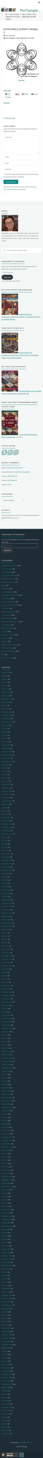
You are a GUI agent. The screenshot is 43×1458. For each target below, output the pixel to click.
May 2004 (5, 1424)
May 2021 (5, 844)
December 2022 (7, 791)
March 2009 (5, 1246)
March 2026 (5, 689)
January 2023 (6, 788)
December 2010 (7, 1177)
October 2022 (6, 798)
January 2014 (6, 1055)
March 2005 (5, 1401)
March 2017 (5, 946)
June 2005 (5, 1391)
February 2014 (6, 1051)
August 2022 (6, 804)
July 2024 (5, 728)
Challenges (5, 589)
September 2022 (7, 801)
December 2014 (7, 1018)
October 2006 (6, 1341)
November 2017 (7, 923)
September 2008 (7, 1266)
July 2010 (5, 1193)
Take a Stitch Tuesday (9, 651)
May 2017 (5, 939)
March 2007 (5, 1325)
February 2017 (6, 949)
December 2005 (7, 1374)
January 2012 (6, 1134)
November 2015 (7, 995)
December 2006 (7, 1335)
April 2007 (5, 1322)
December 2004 (7, 1407)
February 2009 (6, 1249)
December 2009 (7, 1216)
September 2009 (7, 1226)
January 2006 (6, 1371)
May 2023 (5, 775)
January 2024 (6, 748)
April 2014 (5, 1045)
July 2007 (5, 1312)
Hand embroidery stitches (10, 622)
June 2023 (5, 771)
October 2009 (6, 1223)
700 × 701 (8, 36)
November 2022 (7, 794)
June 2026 (5, 679)
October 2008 (6, 1262)
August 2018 (6, 916)
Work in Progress (7, 658)
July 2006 (5, 1351)
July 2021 (5, 837)
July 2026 (5, 676)
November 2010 (7, 1180)
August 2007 (6, 1308)
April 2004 (5, 1427)
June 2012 (5, 1117)
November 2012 (7, 1101)
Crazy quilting (6, 598)
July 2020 (5, 877)
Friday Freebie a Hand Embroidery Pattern (19, 38)
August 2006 (6, 1348)
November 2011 (7, 1140)
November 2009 (7, 1219)
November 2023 (7, 755)
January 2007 (6, 1331)
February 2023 (6, 784)
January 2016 (6, 989)
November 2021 (7, 827)
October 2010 (6, 1183)
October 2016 (6, 962)
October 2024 (6, 719)
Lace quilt (5, 631)
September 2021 (7, 834)
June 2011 (5, 1157)
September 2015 (7, 1002)
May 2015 (5, 1012)
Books (4, 585)
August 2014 (6, 1032)
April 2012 (5, 1124)
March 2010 (5, 1206)
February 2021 (6, 854)
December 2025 (7, 699)
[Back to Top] (21, 1455)
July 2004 (5, 1417)
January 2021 (6, 857)
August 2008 (6, 1269)
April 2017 (5, 943)
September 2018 (7, 913)
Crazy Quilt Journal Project (10, 595)
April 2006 (5, 1361)
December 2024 (7, 712)
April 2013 (5, 1084)
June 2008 (5, 1275)
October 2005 (6, 1381)
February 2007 (6, 1328)
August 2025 (6, 702)
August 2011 (6, 1150)
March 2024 (5, 742)
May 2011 (5, 1160)
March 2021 (5, 850)
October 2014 (6, 1025)
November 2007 (7, 1299)
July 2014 (5, 1035)
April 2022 (5, 811)
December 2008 (7, 1256)
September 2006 (7, 1345)
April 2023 (5, 778)
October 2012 (6, 1104)
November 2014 (7, 1022)
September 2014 (7, 1028)
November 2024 (7, 715)
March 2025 (5, 709)
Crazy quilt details (7, 592)
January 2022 (6, 821)
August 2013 (6, 1071)
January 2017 (6, 953)
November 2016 (7, 959)
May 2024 (5, 735)
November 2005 (7, 1378)
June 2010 (5, 1196)
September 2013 (7, 1068)
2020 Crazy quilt (7, 569)
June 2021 (5, 840)
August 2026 (6, 672)
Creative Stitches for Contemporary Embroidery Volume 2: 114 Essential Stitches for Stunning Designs (21, 316)
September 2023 (7, 761)
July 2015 (5, 1009)
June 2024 (5, 732)
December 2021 (7, 824)
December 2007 (7, 1295)
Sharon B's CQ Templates (10, 645)
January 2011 (6, 1173)
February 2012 (6, 1130)
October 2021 (6, 831)
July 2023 (5, 768)
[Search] (4, 250)
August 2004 (6, 1414)
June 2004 (5, 1420)
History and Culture (8, 628)
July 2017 (5, 933)
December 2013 (7, 1058)
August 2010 (6, 1190)
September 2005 (7, 1384)
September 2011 (7, 1147)
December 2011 (7, 1137)
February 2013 (6, 1091)
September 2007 (7, 1305)
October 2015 (6, 999)
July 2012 (5, 1114)
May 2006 (5, 1358)
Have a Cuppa (6, 625)
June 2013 (5, 1078)
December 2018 (7, 903)
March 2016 (5, 982)
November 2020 (7, 864)
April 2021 (5, 847)
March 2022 (5, 814)
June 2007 (5, 1315)
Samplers (5, 641)
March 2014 (5, 1048)
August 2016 (6, 969)
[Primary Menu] (39, 2)
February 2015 (6, 1015)
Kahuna (20, 1442)
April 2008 (5, 1282)
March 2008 (5, 1285)
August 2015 (6, 1005)
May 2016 (5, 976)
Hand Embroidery (7, 618)
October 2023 (6, 758)
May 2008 (5, 1279)
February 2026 (6, 692)
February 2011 (6, 1170)
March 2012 (5, 1127)
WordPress (28, 1442)
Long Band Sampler (8, 635)
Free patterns (14, 14)
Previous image (9, 118)
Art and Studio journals (9, 575)
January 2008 (6, 1292)
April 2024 (5, 738)
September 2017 (7, 926)
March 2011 (5, 1167)
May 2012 (5, 1121)
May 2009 (5, 1239)
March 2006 (5, 1364)
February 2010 (6, 1210)
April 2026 (5, 686)
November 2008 (7, 1259)
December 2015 (7, 992)
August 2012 (6, 1111)
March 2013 (5, 1088)
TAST (9, 485)
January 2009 (6, 1252)
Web (3, 654)
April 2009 (5, 1243)
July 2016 (5, 972)
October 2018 (6, 910)
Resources (5, 638)
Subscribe (7, 277)
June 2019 (5, 896)
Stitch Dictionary (7, 648)
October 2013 (6, 1065)
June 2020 (5, 880)
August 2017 (6, 930)
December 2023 (7, 752)
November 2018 (7, 906)
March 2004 (5, 1430)
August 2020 (6, 873)
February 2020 (6, 890)
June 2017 (5, 936)
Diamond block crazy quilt (10, 605)
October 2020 (6, 867)
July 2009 (5, 1233)
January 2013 (6, 1094)
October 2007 (6, 1302)
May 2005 (5, 1394)
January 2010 (6, 1213)
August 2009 (6, 1229)
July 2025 (5, 705)
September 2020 (7, 870)
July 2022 (5, 808)
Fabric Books (6, 608)
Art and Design (6, 572)
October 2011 (6, 1144)
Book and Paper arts (8, 582)
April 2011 (5, 1163)
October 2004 (6, 1411)
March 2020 (5, 887)
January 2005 (6, 1404)
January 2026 (6, 696)
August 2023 (6, 765)
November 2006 (7, 1338)
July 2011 (5, 1154)
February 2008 (6, 1289)
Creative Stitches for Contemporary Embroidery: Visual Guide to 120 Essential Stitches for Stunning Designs (20, 355)
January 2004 (6, 1434)
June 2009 (5, 1236)
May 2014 (5, 1042)
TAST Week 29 (12, 476)
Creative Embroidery (8, 602)
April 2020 (5, 883)
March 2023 (5, 781)
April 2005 (5, 1397)
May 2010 (5, 1200)
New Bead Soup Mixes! (15, 468)
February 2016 (6, 986)
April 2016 (5, 979)
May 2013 (5, 1081)
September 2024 (7, 722)
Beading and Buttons (8, 579)
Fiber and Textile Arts (8, 612)
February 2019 (6, 900)
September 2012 (7, 1107)
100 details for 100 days (9, 566)
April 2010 (5, 1203)
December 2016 (7, 956)
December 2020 (7, 860)
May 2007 (5, 1318)
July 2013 (5, 1074)
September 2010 (7, 1186)
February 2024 (6, 745)
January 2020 (6, 893)
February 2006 (6, 1368)
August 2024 (6, 725)
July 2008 (5, 1272)
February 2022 (6, 817)
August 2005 (6, 1387)
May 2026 (5, 682)
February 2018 (6, 920)
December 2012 (7, 1098)
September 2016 (7, 966)
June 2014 (5, 1038)
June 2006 (5, 1355)
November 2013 (7, 1061)
